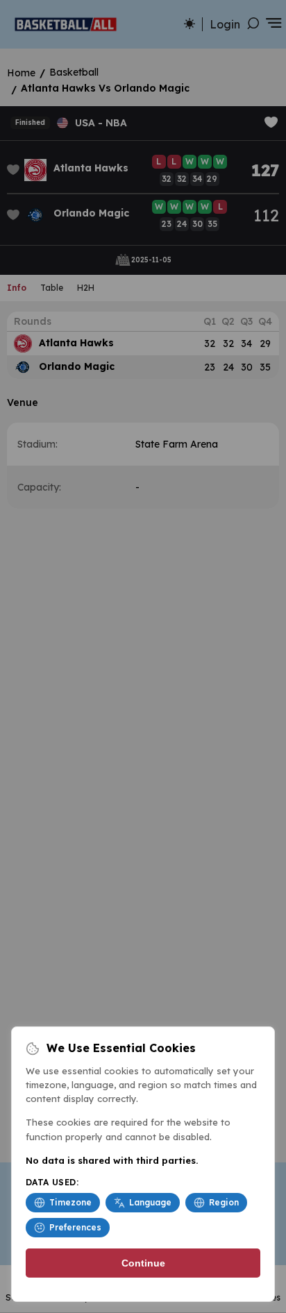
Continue (143, 1263)
